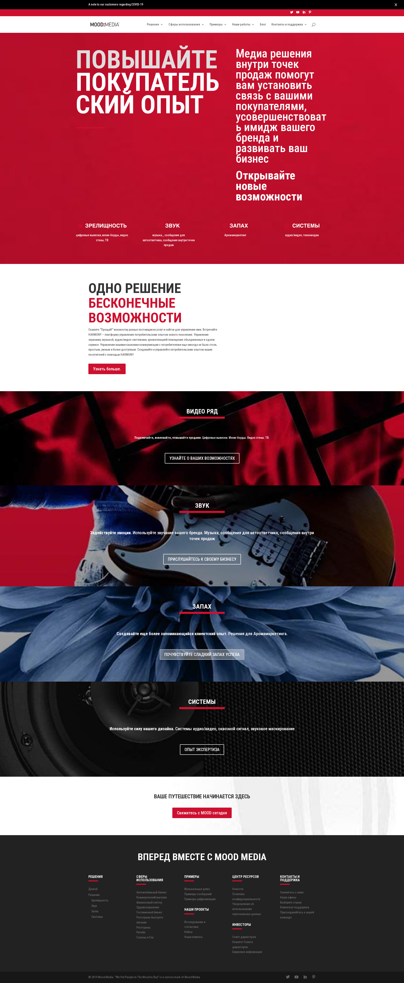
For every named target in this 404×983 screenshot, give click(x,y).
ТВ (106, 240)
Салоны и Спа (145, 937)
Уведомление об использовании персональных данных (246, 909)
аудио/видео (293, 235)
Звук (94, 905)
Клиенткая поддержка (294, 907)
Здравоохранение (147, 907)
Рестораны (143, 927)
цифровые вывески (88, 235)
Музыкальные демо (197, 889)
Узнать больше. (107, 368)
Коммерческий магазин (151, 897)
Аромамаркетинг (235, 235)
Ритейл (140, 932)
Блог (263, 24)
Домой (92, 889)
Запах (94, 911)
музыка (157, 235)
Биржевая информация (247, 952)
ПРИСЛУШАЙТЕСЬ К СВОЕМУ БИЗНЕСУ (202, 559)
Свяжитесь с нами (291, 892)
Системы (97, 916)
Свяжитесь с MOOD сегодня (202, 812)
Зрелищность (99, 900)
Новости (237, 889)
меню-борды (110, 235)
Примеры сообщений (197, 894)
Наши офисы (288, 897)
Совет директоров (244, 937)
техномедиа (311, 235)
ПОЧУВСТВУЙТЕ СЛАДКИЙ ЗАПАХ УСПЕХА (202, 654)
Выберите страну (291, 902)
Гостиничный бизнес (149, 912)
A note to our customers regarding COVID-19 (115, 4)
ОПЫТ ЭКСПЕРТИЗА (202, 749)
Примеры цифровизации (199, 899)
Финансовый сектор (149, 902)
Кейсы (188, 932)
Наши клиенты (193, 937)
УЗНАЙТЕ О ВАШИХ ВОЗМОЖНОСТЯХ (202, 458)
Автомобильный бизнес (151, 892)
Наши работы (241, 24)
